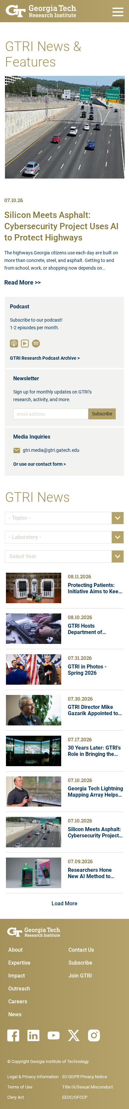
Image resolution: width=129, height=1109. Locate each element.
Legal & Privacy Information (33, 1076)
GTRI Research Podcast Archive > (45, 358)
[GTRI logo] (41, 10)
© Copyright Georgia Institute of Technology (48, 1061)
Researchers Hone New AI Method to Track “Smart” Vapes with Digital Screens (93, 873)
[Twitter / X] (74, 1035)
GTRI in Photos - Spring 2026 (87, 669)
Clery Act (15, 1097)
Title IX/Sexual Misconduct (87, 1086)
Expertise (19, 963)
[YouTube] (54, 1035)
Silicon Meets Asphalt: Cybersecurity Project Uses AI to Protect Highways (61, 226)
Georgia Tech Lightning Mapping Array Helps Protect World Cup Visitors (95, 791)
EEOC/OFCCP (74, 1097)
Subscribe (80, 963)
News (15, 1014)
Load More (64, 903)
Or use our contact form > (39, 464)
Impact (16, 976)
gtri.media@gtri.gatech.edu (51, 450)
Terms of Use (19, 1086)
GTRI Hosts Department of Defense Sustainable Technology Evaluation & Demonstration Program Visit (94, 629)
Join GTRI (80, 976)
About (15, 950)
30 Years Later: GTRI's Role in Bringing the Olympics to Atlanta (94, 751)
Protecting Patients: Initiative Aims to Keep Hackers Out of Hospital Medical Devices (94, 588)
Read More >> (22, 282)
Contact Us (81, 950)
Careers (17, 1001)
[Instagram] (94, 1035)
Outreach (19, 988)
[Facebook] (13, 1035)
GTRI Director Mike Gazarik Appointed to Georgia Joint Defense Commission (94, 710)
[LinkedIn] (33, 1035)
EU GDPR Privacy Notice (84, 1076)
